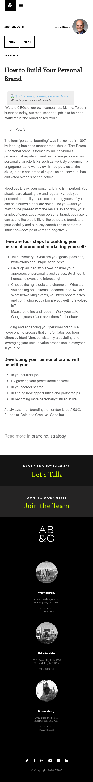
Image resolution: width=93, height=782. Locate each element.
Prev (12, 42)
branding (40, 436)
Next (27, 42)
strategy (58, 436)
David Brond (62, 27)
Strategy (11, 55)
